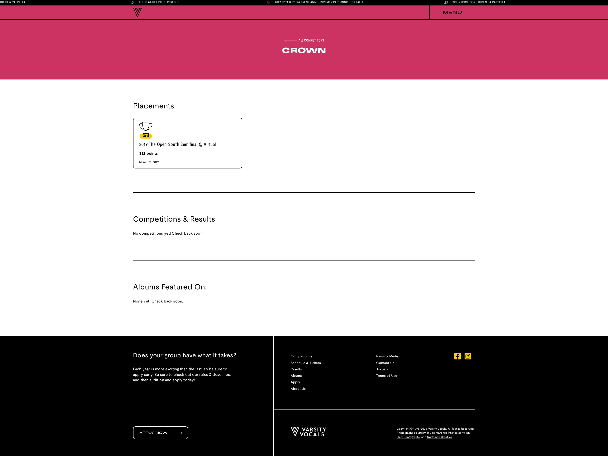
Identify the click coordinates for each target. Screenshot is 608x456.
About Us (298, 389)
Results (296, 369)
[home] (137, 12)
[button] (452, 12)
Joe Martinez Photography (447, 433)
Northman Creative (439, 437)
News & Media (387, 356)
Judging (382, 369)
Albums (297, 375)
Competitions (301, 356)
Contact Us (385, 363)
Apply (295, 382)
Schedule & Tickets (306, 363)
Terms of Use (386, 375)
